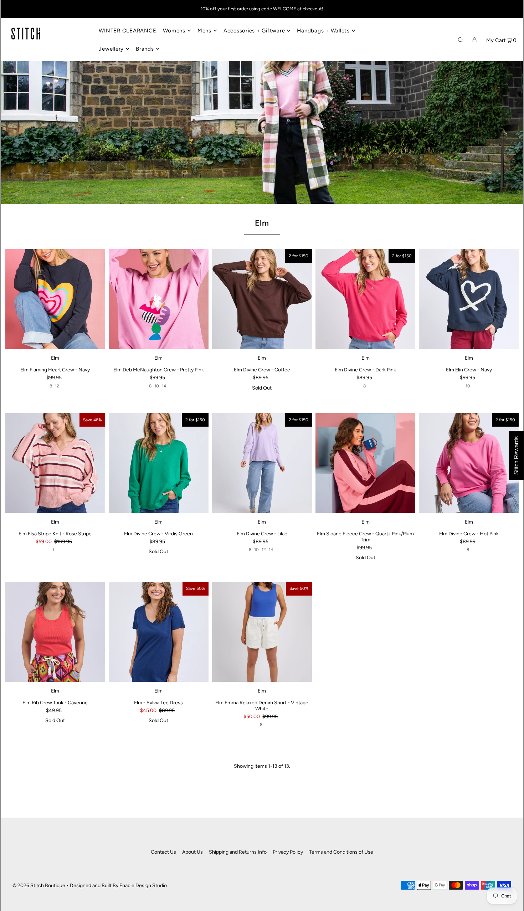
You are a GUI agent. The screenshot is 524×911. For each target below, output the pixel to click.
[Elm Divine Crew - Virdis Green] (159, 463)
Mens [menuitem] (204, 30)
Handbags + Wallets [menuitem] (323, 30)
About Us (192, 852)
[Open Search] (460, 39)
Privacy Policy (288, 852)
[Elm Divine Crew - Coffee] (262, 299)
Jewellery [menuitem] (111, 49)
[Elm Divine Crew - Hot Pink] (469, 463)
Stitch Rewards (516, 455)
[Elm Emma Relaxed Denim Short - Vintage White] (262, 631)
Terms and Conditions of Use (341, 852)
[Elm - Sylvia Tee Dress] (159, 631)
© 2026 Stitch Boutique (38, 885)
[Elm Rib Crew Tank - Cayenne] (55, 631)
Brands (145, 49)
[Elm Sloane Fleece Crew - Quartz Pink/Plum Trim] (365, 463)
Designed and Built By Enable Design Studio (118, 885)
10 (156, 386)
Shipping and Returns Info (238, 852)
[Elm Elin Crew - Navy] (469, 299)
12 (57, 386)
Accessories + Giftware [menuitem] (254, 30)
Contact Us (163, 852)
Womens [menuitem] (174, 30)
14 (164, 386)
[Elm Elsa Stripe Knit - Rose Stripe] (55, 463)
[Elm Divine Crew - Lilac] (262, 463)
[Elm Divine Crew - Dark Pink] (365, 299)
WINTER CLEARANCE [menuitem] (127, 30)
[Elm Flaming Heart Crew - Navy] (55, 299)
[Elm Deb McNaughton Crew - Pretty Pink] (159, 299)
